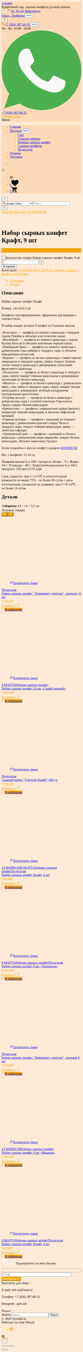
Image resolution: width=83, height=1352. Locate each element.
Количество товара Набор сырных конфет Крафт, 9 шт (43, 257)
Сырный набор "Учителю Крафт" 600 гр (29, 780)
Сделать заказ (11, 116)
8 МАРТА (45, 270)
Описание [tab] (17, 280)
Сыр (21, 135)
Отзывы (15, 153)
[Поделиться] (9, 1346)
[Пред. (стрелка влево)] (3, 1349)
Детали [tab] (15, 284)
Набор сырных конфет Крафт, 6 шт (26, 875)
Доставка (16, 156)
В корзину (9, 266)
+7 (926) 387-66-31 (14, 112)
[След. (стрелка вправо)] (6, 1349)
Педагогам (25, 149)
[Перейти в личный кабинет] (45, 178)
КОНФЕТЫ (69, 448)
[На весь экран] (6, 1346)
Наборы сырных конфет (34, 142)
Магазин (16, 131)
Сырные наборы (29, 138)
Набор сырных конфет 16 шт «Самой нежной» (34, 688)
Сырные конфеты (30, 146)
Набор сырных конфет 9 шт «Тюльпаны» (30, 966)
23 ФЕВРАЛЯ (27, 270)
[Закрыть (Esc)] (13, 1346)
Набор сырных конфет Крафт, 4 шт (26, 1244)
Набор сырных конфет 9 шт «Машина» (28, 1152)
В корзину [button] (9, 605)
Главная (15, 126)
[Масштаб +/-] (3, 1346)
